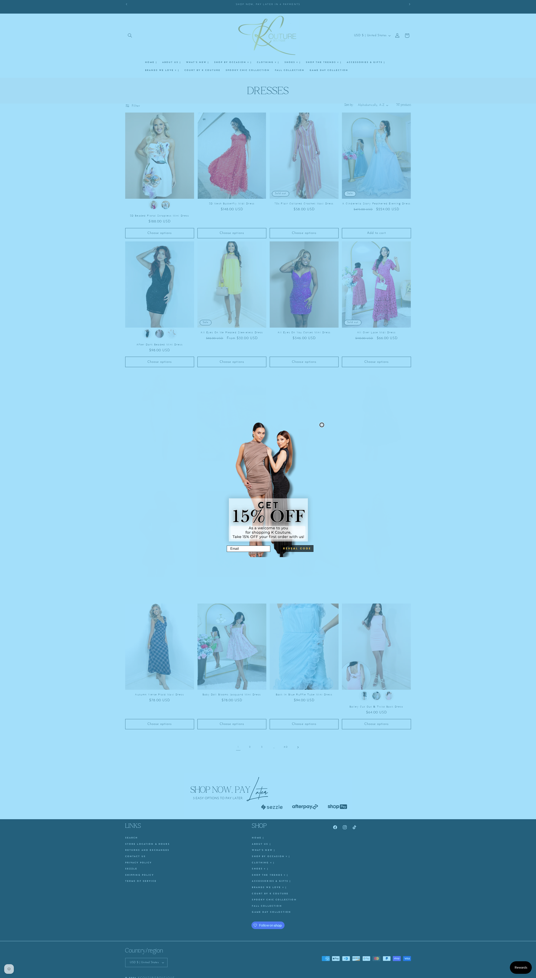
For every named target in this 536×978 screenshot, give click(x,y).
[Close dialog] (322, 425)
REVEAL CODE (297, 548)
